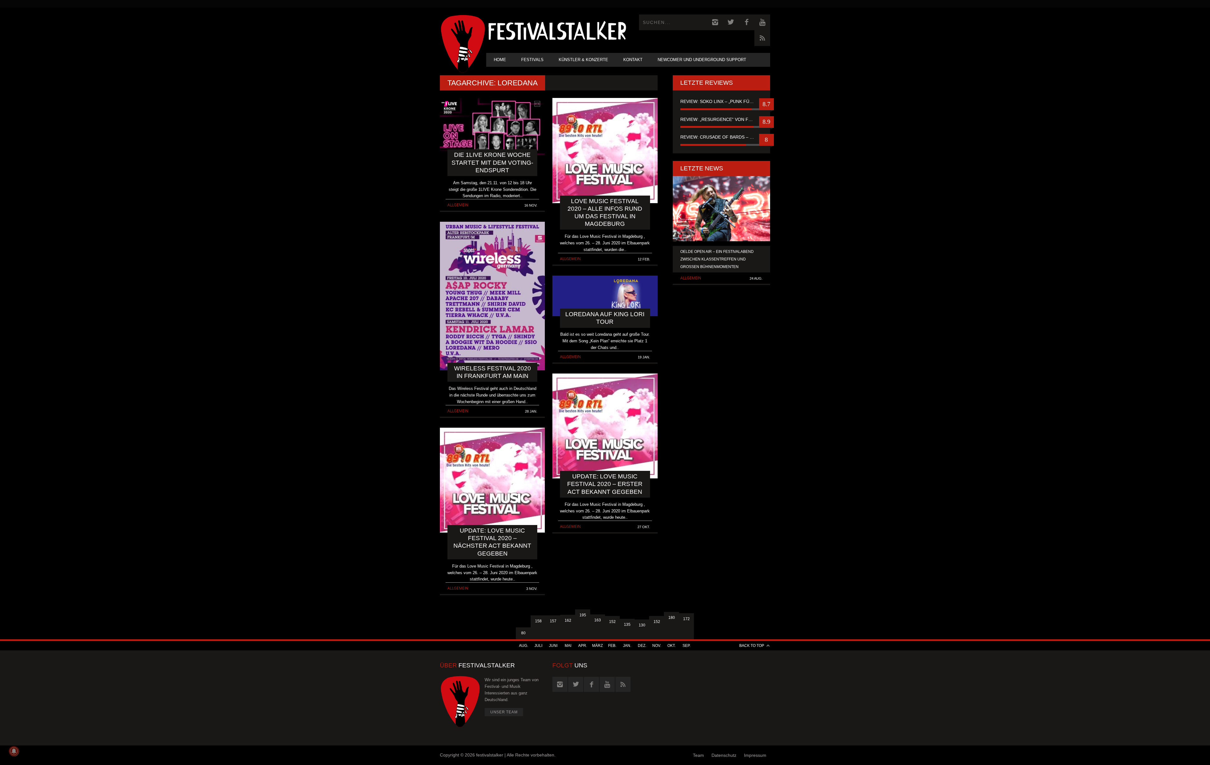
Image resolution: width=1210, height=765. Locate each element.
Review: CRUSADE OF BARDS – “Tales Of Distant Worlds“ (721, 137)
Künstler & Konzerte (583, 59)
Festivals (532, 59)
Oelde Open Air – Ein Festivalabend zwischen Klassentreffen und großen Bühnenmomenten (717, 259)
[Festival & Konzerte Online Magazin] (557, 30)
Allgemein (457, 205)
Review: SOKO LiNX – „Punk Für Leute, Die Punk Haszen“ (721, 101)
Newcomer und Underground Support (702, 59)
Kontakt (632, 59)
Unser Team (504, 712)
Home (500, 59)
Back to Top (751, 645)
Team (698, 755)
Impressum (755, 755)
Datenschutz (724, 755)
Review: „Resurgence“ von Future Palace (721, 119)
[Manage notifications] (14, 751)
